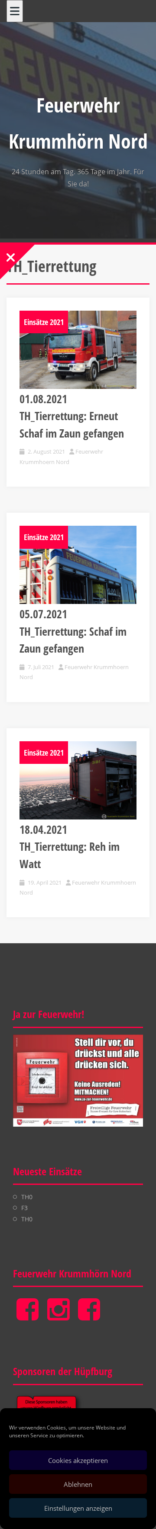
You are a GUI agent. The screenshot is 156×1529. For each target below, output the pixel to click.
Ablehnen (78, 1484)
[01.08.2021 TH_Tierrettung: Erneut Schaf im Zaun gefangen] (78, 350)
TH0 (26, 1197)
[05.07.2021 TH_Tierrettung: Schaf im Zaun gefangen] (78, 565)
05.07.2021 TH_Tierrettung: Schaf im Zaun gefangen (73, 631)
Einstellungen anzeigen (78, 1508)
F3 (24, 1208)
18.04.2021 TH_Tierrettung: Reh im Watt (70, 847)
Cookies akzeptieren (78, 1460)
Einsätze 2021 (44, 322)
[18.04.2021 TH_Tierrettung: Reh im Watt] (78, 780)
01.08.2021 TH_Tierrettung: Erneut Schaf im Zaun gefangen (72, 416)
